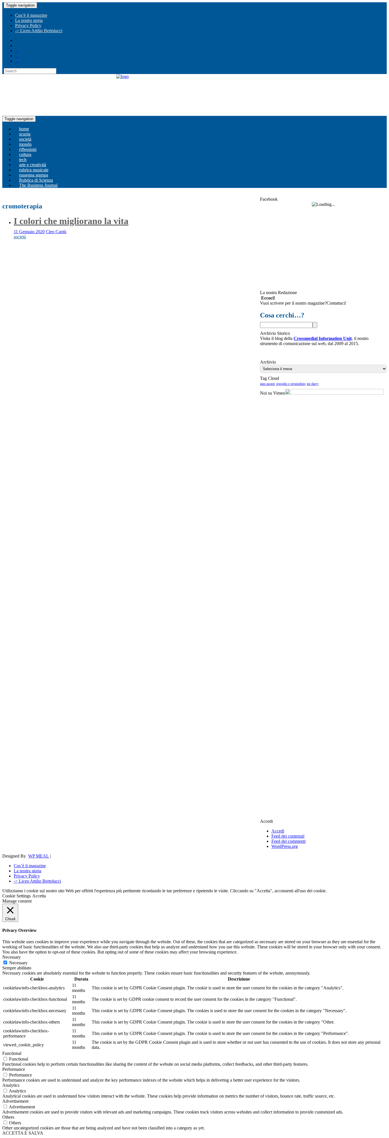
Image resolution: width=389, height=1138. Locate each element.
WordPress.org (284, 846)
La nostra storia (29, 20)
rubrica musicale (33, 169)
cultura (25, 154)
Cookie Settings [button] (16, 895)
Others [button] (8, 1117)
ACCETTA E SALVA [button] (22, 1133)
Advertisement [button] (15, 1101)
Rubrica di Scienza (36, 180)
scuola (24, 134)
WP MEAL (38, 856)
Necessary (18, 962)
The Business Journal (38, 185)
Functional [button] (11, 1053)
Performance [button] (13, 1069)
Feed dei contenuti (287, 836)
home (24, 128)
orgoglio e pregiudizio (291, 384)
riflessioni (27, 149)
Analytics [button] (10, 1085)
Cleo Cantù (56, 231)
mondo (25, 144)
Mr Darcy (313, 384)
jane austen (267, 384)
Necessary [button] (11, 957)
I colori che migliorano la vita (71, 221)
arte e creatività (32, 164)
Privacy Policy (28, 25)
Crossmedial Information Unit (323, 338)
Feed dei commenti (288, 841)
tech (22, 159)
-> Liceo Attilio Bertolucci (38, 30)
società (25, 139)
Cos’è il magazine (31, 15)
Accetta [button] (39, 895)
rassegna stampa (33, 175)
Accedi (277, 831)
